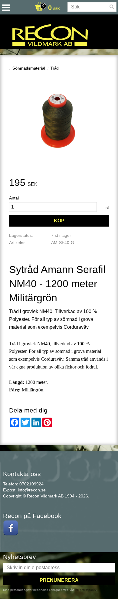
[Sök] (111, 6)
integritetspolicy (85, 589)
